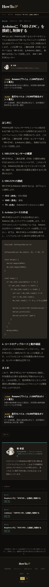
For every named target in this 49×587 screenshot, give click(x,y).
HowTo (10, 6)
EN (27, 578)
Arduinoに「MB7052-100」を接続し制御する (21, 513)
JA (22, 578)
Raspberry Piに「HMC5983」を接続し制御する (22, 527)
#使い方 (5, 434)
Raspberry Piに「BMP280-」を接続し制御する (22, 498)
